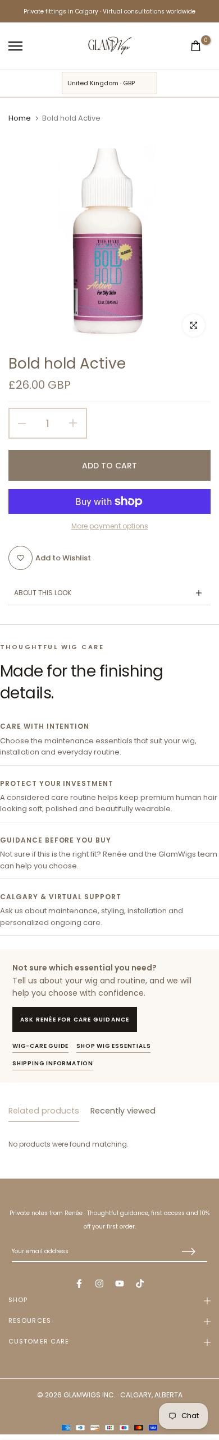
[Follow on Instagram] (99, 1283)
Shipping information (52, 1063)
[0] (195, 45)
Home (19, 118)
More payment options (109, 526)
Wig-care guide (40, 1046)
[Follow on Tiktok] (139, 1283)
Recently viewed (123, 1110)
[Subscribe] (187, 1252)
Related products (43, 1110)
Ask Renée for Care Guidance (74, 1019)
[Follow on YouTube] (119, 1283)
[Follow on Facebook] (79, 1283)
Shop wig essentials (113, 1046)
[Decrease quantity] (18, 423)
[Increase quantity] (77, 423)
